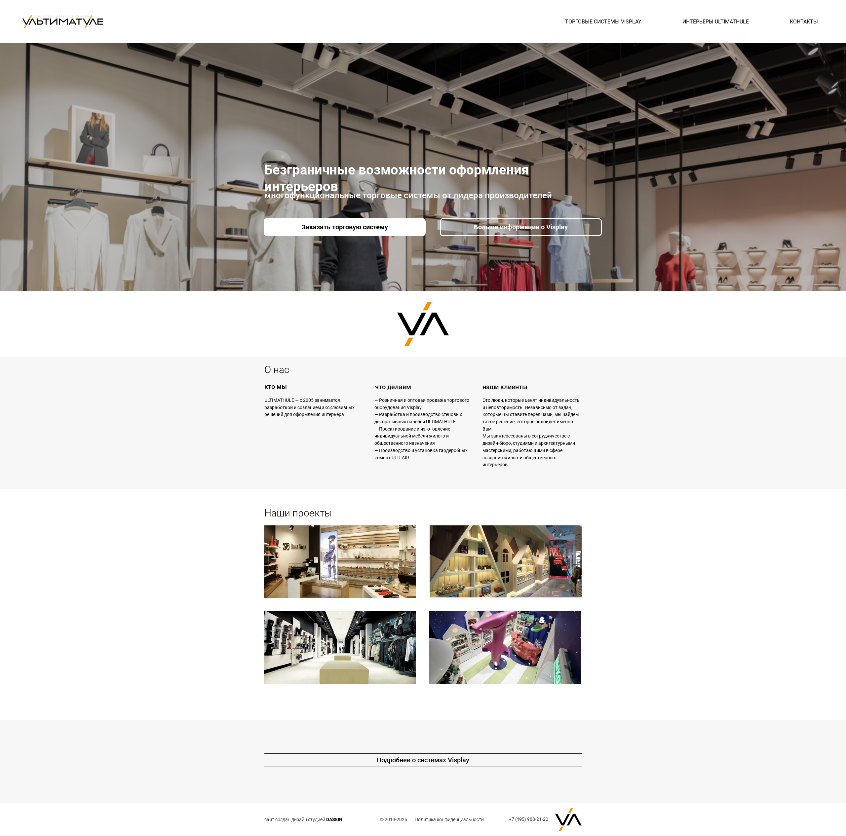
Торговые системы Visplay (603, 22)
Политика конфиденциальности (449, 819)
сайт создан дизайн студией (303, 819)
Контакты (804, 22)
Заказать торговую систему (345, 227)
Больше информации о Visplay (521, 227)
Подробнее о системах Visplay (423, 760)
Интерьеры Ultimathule (715, 22)
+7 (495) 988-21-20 (528, 819)
